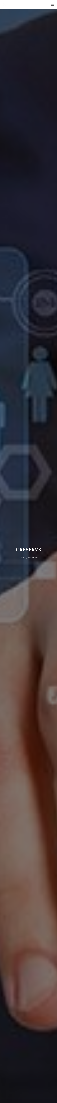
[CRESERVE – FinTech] (5, 4)
